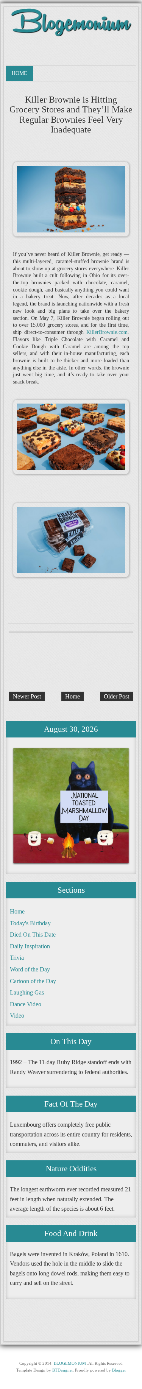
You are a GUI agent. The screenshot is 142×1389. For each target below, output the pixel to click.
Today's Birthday (30, 923)
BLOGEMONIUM (70, 1363)
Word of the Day (30, 969)
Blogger (119, 1370)
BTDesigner (62, 1370)
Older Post (116, 696)
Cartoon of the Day (33, 981)
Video (17, 1015)
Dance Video (25, 1004)
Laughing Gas (27, 992)
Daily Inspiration (30, 946)
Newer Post (27, 696)
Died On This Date (33, 934)
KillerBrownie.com (107, 332)
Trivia (17, 957)
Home (19, 73)
